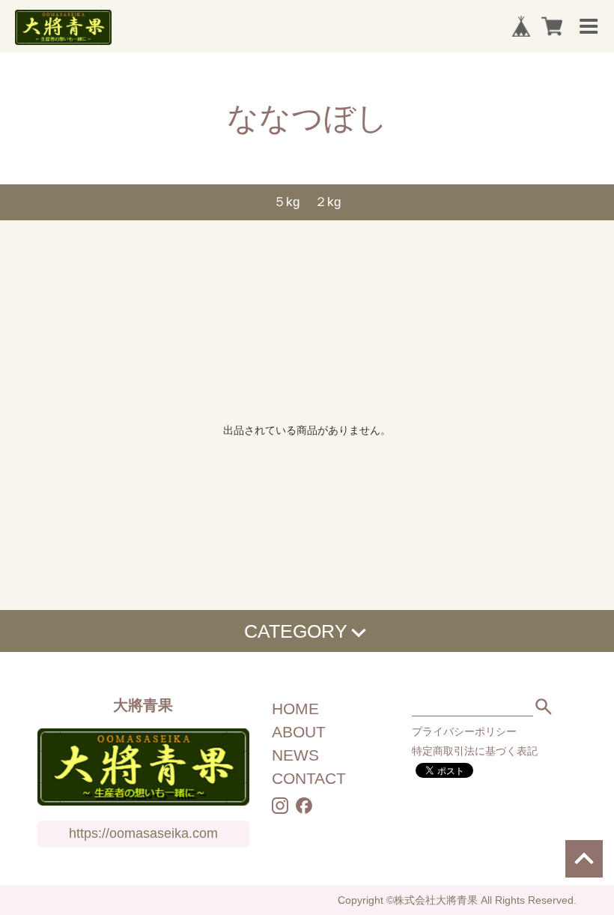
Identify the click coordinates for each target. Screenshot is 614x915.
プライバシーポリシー (464, 731)
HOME (295, 708)
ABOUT (299, 731)
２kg (327, 202)
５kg (286, 202)
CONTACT (309, 778)
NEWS (295, 755)
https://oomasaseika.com (143, 833)
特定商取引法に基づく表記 (475, 751)
